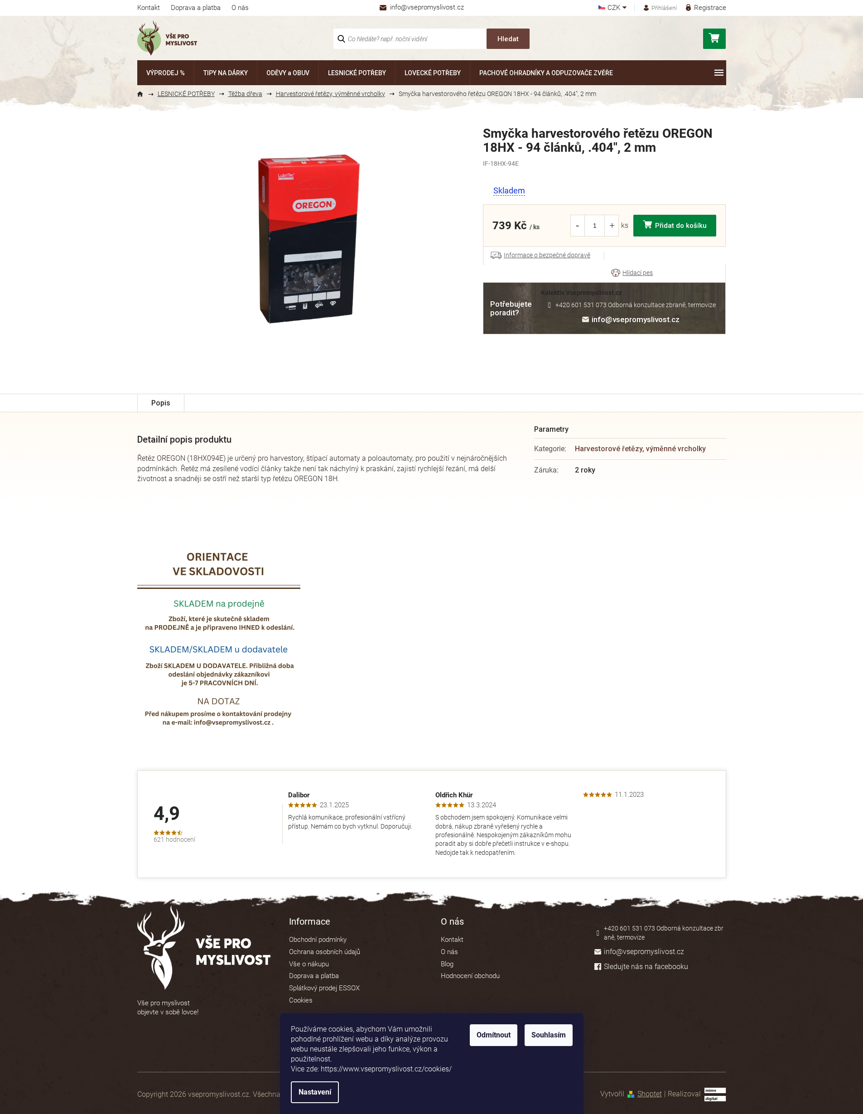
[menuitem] (165, 72)
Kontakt (148, 8)
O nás (240, 8)
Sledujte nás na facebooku (646, 966)
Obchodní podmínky (318, 940)
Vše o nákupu (309, 964)
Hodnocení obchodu (470, 976)
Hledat (508, 39)
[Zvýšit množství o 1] (612, 226)
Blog (447, 964)
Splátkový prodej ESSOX (324, 988)
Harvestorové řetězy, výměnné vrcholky (640, 448)
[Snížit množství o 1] (577, 226)
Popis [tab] (160, 403)
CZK (614, 8)
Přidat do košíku (681, 226)
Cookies (301, 1000)
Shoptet (649, 1094)
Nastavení (315, 1092)
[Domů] (144, 94)
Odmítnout (494, 1035)
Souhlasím (548, 1035)
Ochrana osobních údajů (324, 952)
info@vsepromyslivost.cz (636, 319)
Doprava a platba (196, 8)
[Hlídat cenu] (632, 273)
